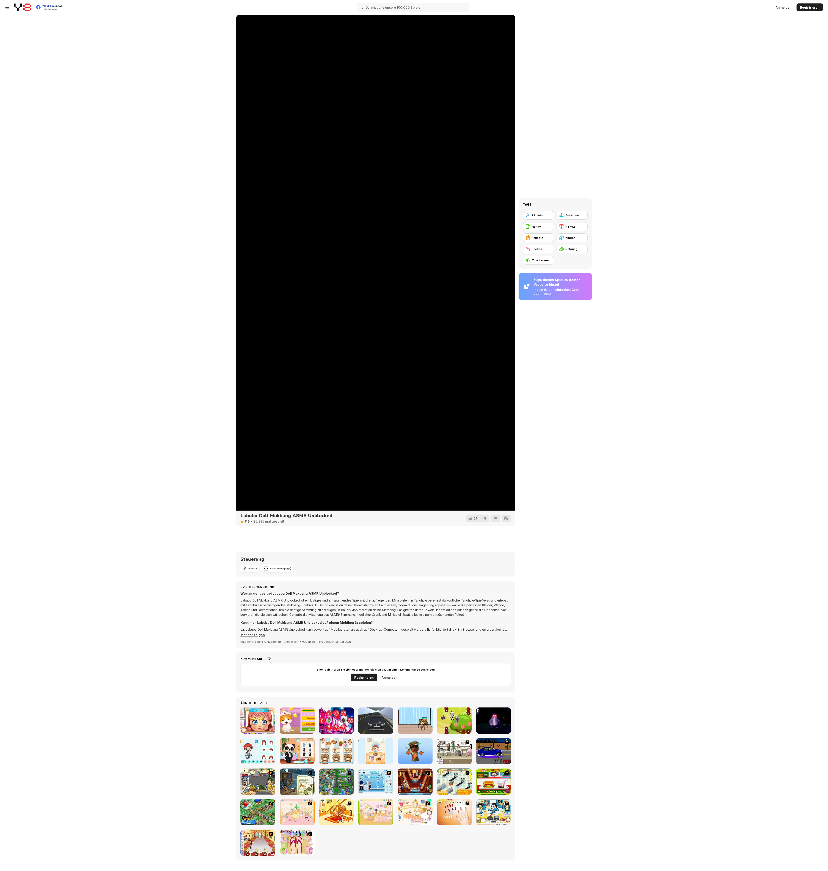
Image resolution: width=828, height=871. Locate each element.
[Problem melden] (495, 518)
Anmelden (783, 7)
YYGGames (307, 641)
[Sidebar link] (7, 7)
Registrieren (809, 7)
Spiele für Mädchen (268, 641)
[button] (252, 635)
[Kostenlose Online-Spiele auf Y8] (22, 7)
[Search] (361, 7)
